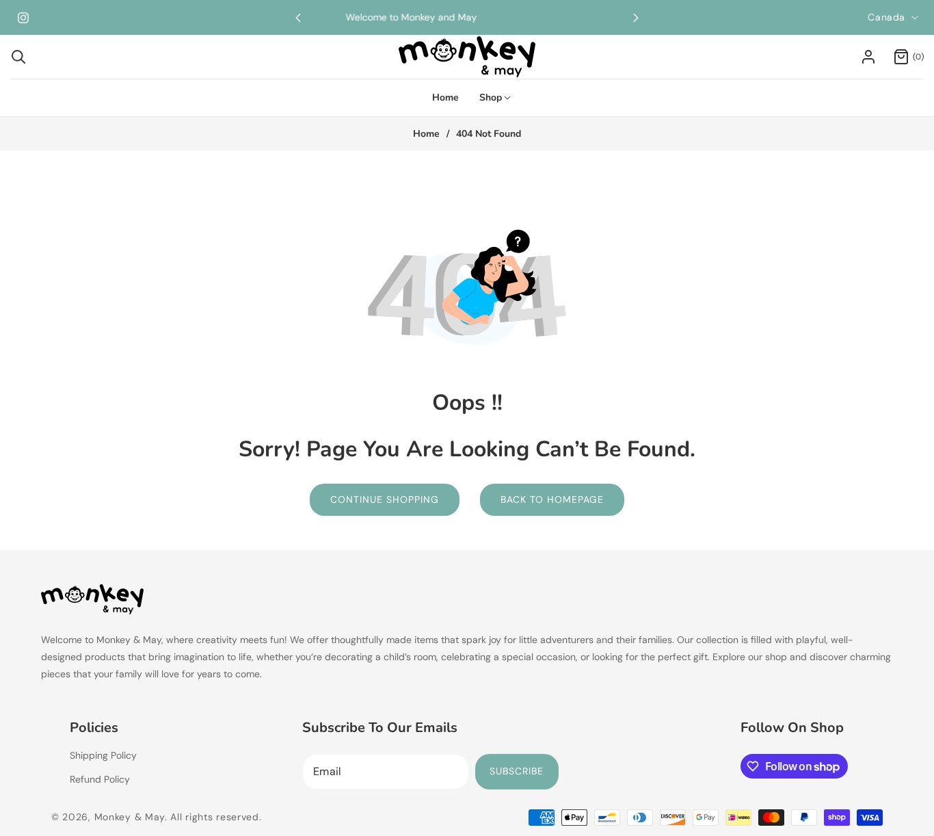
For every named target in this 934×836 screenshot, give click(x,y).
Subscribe (517, 771)
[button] (636, 17)
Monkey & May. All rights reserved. (178, 817)
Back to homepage (552, 499)
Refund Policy (100, 779)
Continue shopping (384, 499)
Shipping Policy (103, 755)
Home (426, 134)
